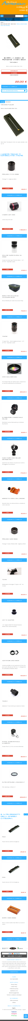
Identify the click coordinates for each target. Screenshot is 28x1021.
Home (2, 22)
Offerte (14, 1002)
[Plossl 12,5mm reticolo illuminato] (14, 733)
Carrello (21, 7)
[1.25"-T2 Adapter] (14, 612)
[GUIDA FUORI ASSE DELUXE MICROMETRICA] (14, 450)
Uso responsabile (14, 979)
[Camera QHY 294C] (14, 206)
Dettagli (2, 101)
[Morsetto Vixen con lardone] (14, 490)
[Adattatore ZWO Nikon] (14, 652)
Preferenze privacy (14, 988)
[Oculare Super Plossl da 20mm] (14, 247)
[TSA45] (14, 571)
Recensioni (8, 101)
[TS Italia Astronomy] (13, 4)
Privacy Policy (14, 984)
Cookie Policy (14, 986)
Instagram (14, 1013)
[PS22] (14, 829)
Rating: (7, 12)
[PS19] (14, 869)
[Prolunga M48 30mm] (14, 531)
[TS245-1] (14, 693)
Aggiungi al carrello (14, 195)
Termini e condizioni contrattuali (14, 995)
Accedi (22, 10)
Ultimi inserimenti (14, 1000)
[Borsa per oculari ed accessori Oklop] (14, 288)
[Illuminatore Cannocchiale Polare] (14, 409)
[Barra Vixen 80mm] (14, 910)
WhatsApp (14, 1015)
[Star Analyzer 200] (14, 369)
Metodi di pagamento (14, 992)
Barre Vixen (13, 24)
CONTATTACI (14, 971)
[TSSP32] (14, 328)
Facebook (14, 1012)
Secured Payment (15, 956)
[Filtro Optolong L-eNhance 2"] (14, 774)
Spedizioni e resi (14, 990)
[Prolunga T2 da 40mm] (14, 166)
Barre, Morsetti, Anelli (5, 24)
